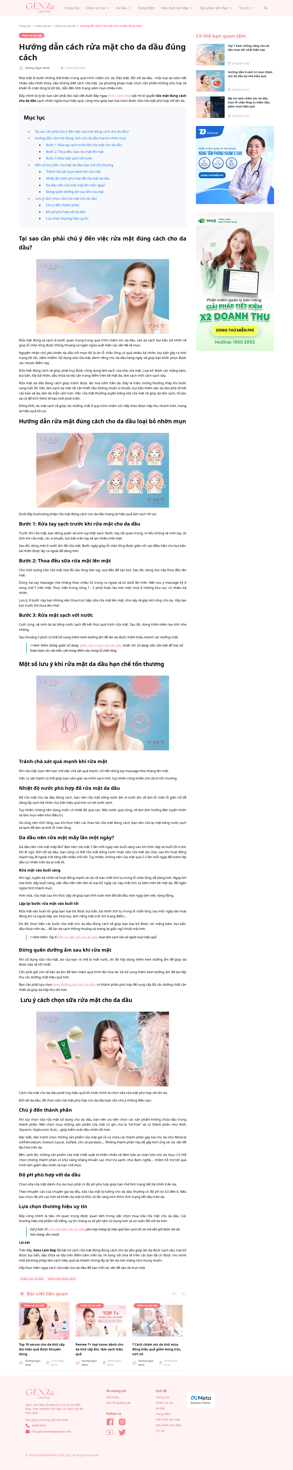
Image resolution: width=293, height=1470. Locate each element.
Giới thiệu (112, 1397)
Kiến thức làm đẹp (168, 1419)
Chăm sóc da (42, 26)
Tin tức (160, 1431)
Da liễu (160, 1408)
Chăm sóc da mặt (65, 26)
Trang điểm (163, 1414)
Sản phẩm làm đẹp (168, 1425)
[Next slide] (183, 1293)
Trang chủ (25, 26)
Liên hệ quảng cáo (118, 1403)
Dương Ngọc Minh (37, 68)
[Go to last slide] (174, 1293)
